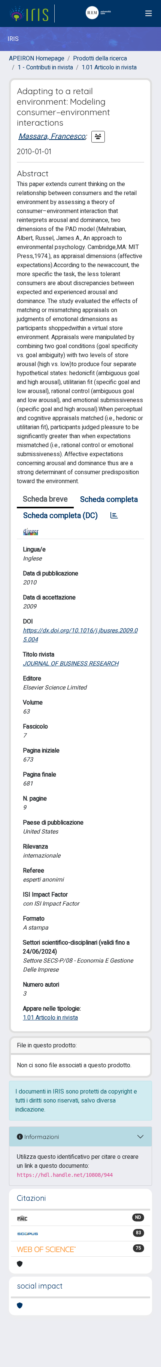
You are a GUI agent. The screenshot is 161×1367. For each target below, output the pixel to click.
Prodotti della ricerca (100, 58)
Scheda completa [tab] (109, 499)
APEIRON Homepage (36, 58)
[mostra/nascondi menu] (148, 14)
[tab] (114, 516)
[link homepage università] (100, 14)
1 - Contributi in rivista (45, 67)
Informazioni (41, 1136)
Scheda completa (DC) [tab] (60, 515)
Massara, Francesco (51, 136)
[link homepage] (32, 14)
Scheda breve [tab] (45, 499)
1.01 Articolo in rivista (109, 67)
